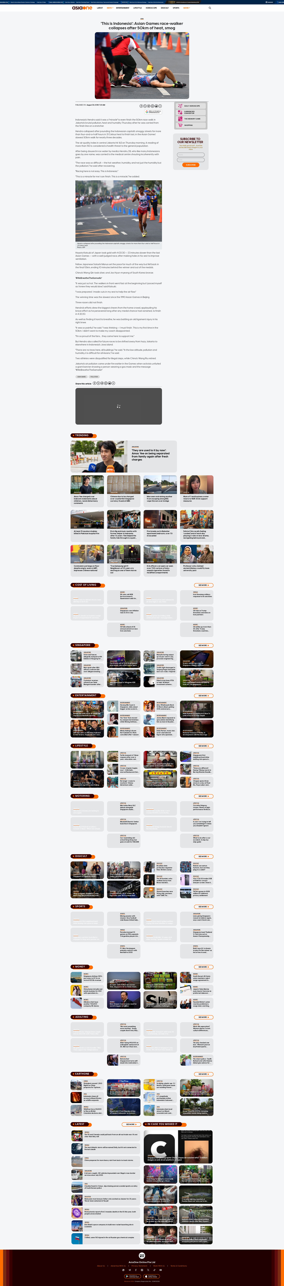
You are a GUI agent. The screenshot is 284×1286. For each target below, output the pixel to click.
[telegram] (149, 106)
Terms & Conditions (179, 1266)
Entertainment (122, 8)
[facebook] (141, 106)
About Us (101, 1266)
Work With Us (159, 1266)
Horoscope (151, 8)
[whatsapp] (152, 106)
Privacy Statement (139, 1266)
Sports (176, 8)
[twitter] (145, 106)
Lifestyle (137, 8)
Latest (100, 8)
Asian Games (81, 377)
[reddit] (156, 106)
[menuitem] (100, 8)
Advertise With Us (118, 1266)
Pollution (94, 377)
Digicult (165, 8)
